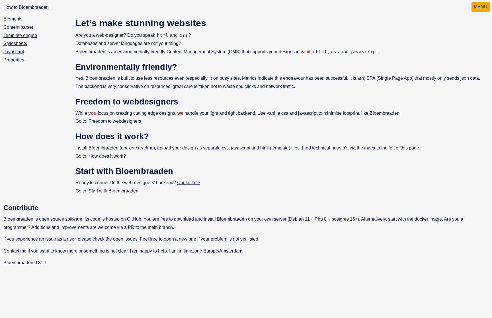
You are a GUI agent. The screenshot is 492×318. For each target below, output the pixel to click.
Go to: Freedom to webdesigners (108, 121)
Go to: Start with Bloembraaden (106, 190)
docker (128, 147)
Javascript (13, 51)
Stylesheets (15, 43)
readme (145, 147)
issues (131, 239)
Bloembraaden (34, 7)
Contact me (188, 182)
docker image (428, 219)
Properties (13, 60)
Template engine (20, 35)
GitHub (134, 219)
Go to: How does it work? (100, 156)
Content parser (18, 27)
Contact (11, 251)
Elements (12, 19)
